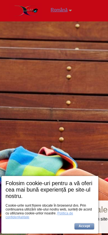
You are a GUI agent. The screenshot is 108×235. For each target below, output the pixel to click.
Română (59, 10)
